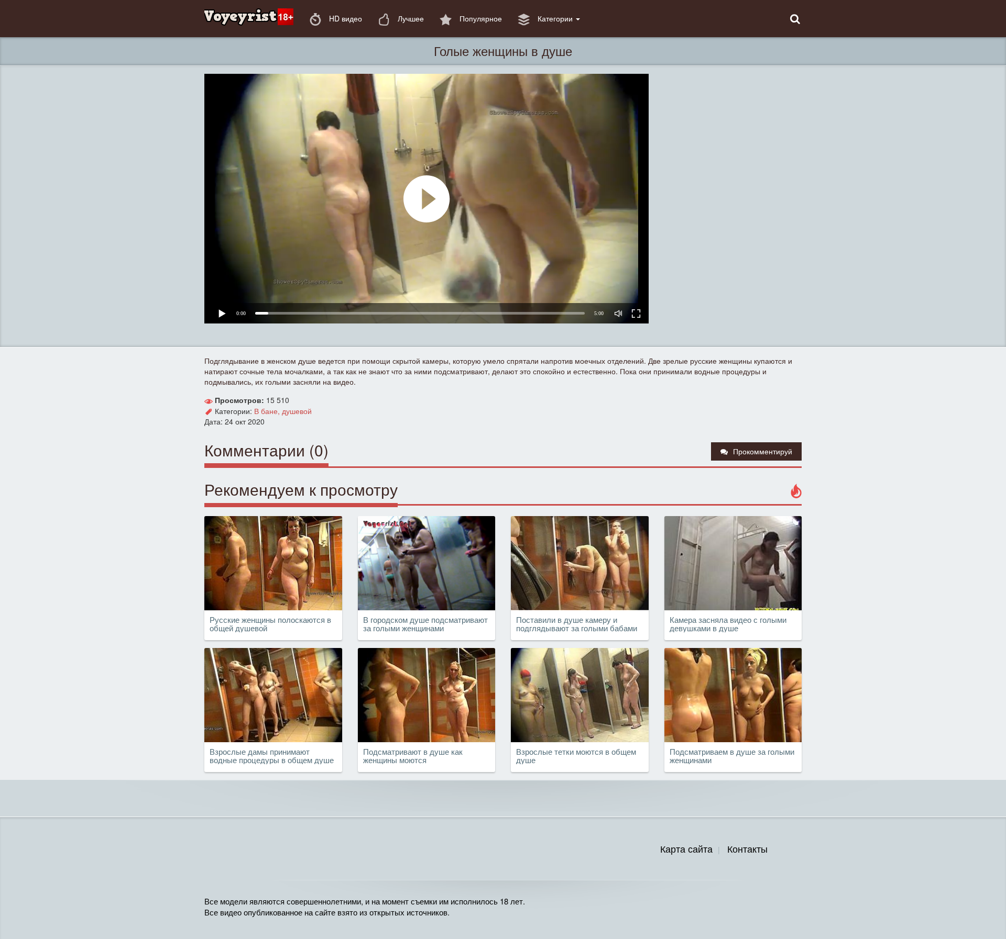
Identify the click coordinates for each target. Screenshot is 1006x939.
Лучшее (410, 18)
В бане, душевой (283, 411)
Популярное (479, 18)
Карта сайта (686, 848)
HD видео (344, 18)
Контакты (747, 848)
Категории (555, 18)
